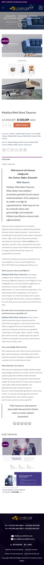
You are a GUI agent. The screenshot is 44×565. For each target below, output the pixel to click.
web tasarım (28, 145)
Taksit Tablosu (8, 164)
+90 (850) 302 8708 (32, 525)
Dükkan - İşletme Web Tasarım (21, 17)
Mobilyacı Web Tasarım (15, 145)
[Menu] (3, 8)
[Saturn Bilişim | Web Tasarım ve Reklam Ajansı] (21, 8)
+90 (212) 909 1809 (15, 525)
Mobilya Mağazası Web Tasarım (18, 142)
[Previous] (4, 102)
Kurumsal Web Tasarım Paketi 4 (13, 490)
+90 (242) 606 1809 (15, 528)
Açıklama (6, 159)
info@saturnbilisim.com (23, 536)
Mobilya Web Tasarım (15, 136)
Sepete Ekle (22, 125)
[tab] (22, 159)
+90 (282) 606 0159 (32, 528)
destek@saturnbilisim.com (24, 539)
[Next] (10, 102)
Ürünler (22, 16)
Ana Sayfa (10, 16)
